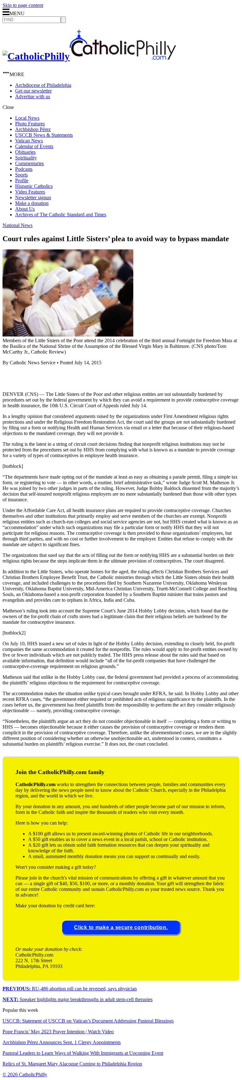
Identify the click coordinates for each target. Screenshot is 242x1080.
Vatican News (29, 140)
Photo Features (30, 123)
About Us (25, 209)
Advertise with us (32, 96)
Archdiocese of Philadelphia (43, 85)
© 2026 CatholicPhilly (25, 1074)
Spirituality (26, 157)
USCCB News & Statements (44, 135)
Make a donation (32, 203)
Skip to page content (23, 5)
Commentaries (29, 163)
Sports (21, 174)
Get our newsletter (33, 90)
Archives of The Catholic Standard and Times (60, 214)
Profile (21, 180)
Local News (27, 118)
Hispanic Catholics (34, 186)
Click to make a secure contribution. (121, 927)
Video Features (30, 191)
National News (17, 225)
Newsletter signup (33, 197)
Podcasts (23, 169)
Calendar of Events (34, 146)
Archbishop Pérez (33, 129)
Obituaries (25, 152)
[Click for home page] (89, 56)
